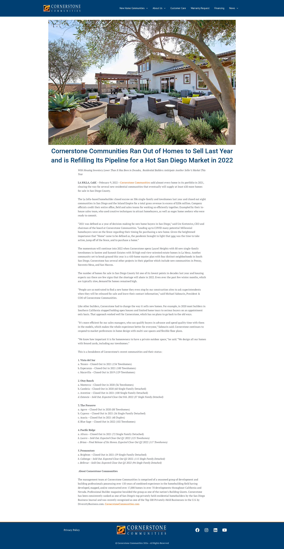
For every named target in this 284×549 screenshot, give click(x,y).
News (232, 8)
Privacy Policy (72, 530)
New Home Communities (132, 8)
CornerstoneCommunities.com (122, 504)
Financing (219, 8)
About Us (157, 8)
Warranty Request (200, 8)
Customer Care (178, 8)
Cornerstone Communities (135, 182)
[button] (146, 8)
